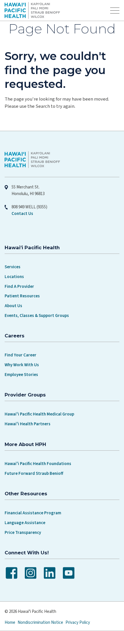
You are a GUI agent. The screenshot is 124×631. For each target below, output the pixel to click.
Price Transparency (23, 533)
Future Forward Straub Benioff (34, 474)
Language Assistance (25, 523)
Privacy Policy (77, 622)
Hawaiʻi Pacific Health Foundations (38, 464)
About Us (13, 306)
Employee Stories (21, 375)
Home (10, 622)
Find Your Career (20, 355)
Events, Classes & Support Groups (37, 316)
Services (12, 267)
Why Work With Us (22, 365)
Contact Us (22, 214)
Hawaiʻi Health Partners (27, 424)
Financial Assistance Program (33, 513)
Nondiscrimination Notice (40, 622)
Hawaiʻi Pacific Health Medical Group (39, 414)
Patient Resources (22, 296)
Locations (14, 277)
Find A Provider (19, 287)
